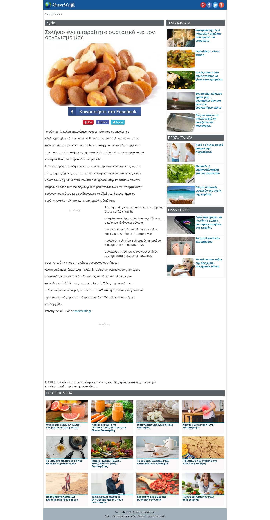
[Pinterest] (88, 122)
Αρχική (48, 13)
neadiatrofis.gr (82, 311)
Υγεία (57, 13)
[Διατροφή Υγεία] (59, 7)
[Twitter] (118, 122)
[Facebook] (104, 111)
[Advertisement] (74, 235)
